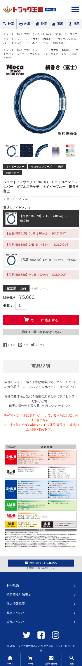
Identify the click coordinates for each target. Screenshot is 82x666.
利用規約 (13, 585)
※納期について (39, 288)
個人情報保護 (16, 604)
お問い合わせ (43, 563)
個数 (6, 305)
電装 (60, 24)
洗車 (76, 24)
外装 (44, 24)
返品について (16, 622)
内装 (27, 24)
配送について (16, 613)
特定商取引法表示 (19, 594)
